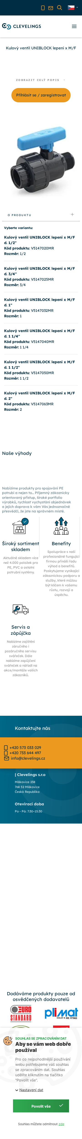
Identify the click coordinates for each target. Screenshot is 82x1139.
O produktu (19, 215)
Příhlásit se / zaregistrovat (41, 95)
